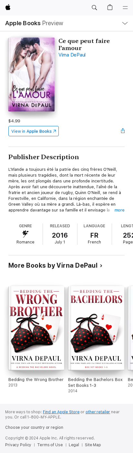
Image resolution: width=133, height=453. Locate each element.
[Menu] (125, 7)
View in (31, 131)
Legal (74, 445)
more (120, 210)
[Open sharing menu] (123, 131)
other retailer (98, 412)
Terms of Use (50, 445)
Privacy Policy (18, 445)
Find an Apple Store (61, 412)
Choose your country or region (34, 427)
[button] (94, 7)
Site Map (93, 445)
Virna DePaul (72, 55)
